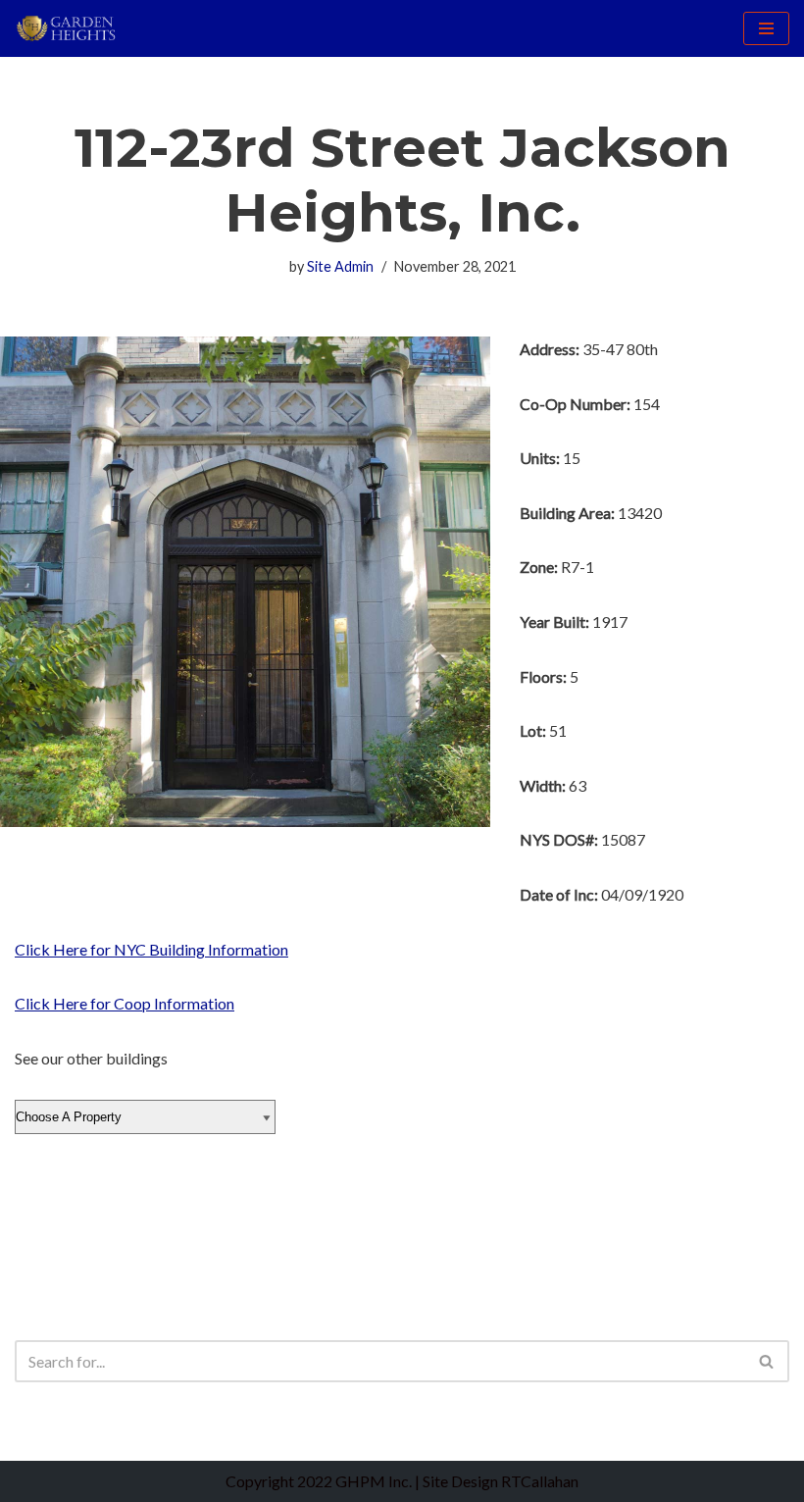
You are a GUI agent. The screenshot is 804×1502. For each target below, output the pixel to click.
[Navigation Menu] (766, 28)
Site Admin (340, 266)
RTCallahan (539, 1481)
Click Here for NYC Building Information (151, 949)
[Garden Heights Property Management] (73, 28)
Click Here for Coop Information (124, 1003)
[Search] (767, 1361)
